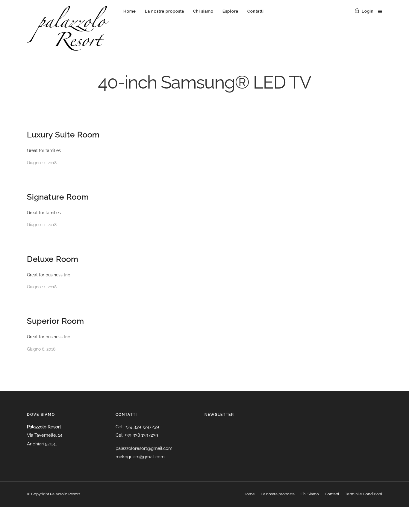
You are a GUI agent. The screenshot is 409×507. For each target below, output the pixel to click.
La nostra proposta (164, 11)
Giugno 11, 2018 (42, 162)
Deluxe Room (52, 259)
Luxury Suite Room (63, 134)
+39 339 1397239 (142, 427)
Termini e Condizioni (363, 494)
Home (129, 11)
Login (368, 11)
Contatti (255, 11)
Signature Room (58, 196)
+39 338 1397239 (141, 435)
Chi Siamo (310, 494)
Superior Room (55, 320)
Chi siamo (203, 11)
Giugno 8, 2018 (41, 349)
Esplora (230, 11)
